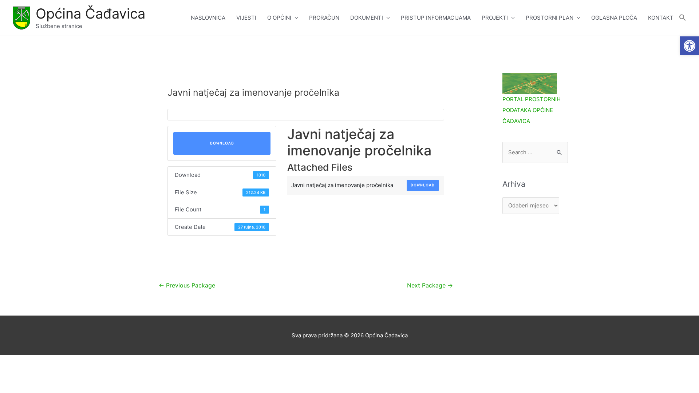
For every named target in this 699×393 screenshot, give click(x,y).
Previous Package (187, 285)
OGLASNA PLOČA (614, 17)
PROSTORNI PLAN (549, 17)
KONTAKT (661, 17)
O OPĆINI (279, 17)
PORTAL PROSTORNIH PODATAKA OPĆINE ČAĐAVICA (531, 110)
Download (222, 143)
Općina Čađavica (90, 13)
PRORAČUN (324, 17)
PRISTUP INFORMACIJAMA (436, 17)
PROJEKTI (495, 17)
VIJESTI (246, 17)
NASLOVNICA (208, 17)
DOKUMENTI (366, 17)
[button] (689, 45)
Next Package (430, 285)
